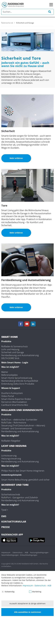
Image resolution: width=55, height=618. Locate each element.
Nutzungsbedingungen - (39, 552)
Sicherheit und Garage (12, 352)
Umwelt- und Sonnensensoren (16, 428)
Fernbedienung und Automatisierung (20, 355)
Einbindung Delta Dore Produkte (17, 383)
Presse (5, 527)
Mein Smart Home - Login (14, 362)
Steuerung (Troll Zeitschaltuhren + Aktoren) (23, 425)
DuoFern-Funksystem (12, 393)
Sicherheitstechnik (10, 494)
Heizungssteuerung (11, 458)
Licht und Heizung (10, 349)
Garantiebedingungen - (10, 555)
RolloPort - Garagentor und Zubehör (19, 497)
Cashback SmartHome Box (14, 404)
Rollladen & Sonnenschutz (14, 346)
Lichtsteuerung (9, 455)
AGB (26, 552)
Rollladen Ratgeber (10, 440)
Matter (4, 372)
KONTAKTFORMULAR (13, 521)
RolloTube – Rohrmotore (13, 422)
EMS (3, 516)
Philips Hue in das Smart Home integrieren (22, 470)
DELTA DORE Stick (10, 358)
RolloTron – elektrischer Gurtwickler (19, 419)
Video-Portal (7, 396)
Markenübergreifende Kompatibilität (19, 380)
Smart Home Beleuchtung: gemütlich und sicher (25, 479)
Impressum (5, 552)
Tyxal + (4, 509)
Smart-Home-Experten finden (16, 399)
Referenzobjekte (9, 374)
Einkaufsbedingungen (28, 555)
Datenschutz (18, 552)
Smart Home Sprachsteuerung (16, 377)
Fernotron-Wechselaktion (14, 401)
